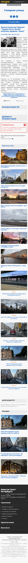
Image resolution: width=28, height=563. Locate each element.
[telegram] (14, 16)
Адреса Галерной (7, 516)
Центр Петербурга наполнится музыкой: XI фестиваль (14, 317)
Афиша (14, 315)
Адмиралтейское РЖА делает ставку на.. (13, 266)
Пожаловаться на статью (8, 92)
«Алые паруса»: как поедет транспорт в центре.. (14, 229)
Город (14, 291)
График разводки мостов (9, 514)
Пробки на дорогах (7, 507)
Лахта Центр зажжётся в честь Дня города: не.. (13, 186)
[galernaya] (17, 16)
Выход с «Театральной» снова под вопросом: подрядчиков (14, 341)
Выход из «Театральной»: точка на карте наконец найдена (13, 476)
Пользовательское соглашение (11, 539)
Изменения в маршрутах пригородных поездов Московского (14, 294)
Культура (16, 34)
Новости (13, 362)
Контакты (24, 539)
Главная (9, 537)
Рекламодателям (17, 537)
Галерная (3, 494)
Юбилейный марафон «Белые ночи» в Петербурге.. (13, 166)
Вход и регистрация (6, 138)
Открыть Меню (15, 22)
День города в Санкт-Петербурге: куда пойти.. (14, 206)
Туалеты (4, 518)
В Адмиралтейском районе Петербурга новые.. (10, 246)
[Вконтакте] (11, 16)
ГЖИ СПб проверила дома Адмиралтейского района (14, 364)
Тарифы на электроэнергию (10, 509)
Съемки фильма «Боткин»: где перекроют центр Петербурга (14, 388)
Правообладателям (14, 538)
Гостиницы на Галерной (9, 511)
